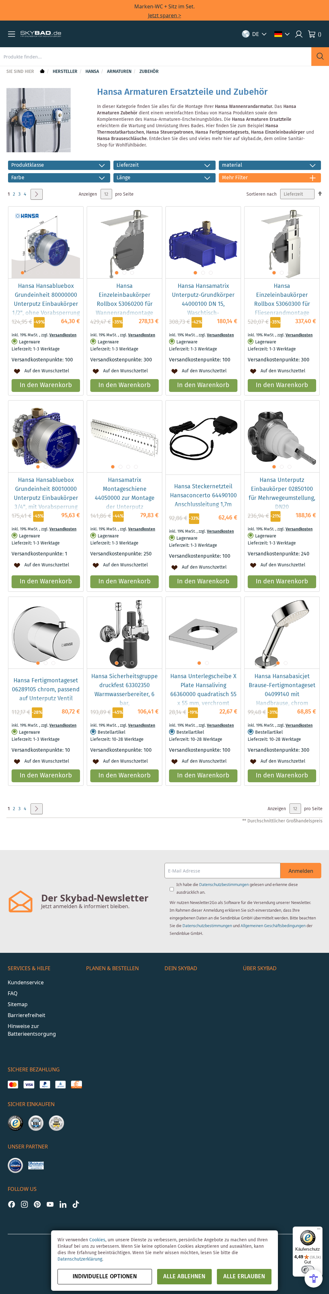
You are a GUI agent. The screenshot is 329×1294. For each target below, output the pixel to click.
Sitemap (18, 1004)
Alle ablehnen (184, 1276)
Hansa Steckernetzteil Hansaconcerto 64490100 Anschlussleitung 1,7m (203, 495)
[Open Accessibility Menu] (314, 1279)
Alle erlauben (244, 1276)
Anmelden (301, 870)
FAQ (13, 993)
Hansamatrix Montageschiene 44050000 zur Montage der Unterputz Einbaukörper (125, 498)
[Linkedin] (63, 1204)
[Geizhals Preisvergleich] (36, 1165)
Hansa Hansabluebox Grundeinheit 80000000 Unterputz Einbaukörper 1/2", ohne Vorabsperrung (46, 300)
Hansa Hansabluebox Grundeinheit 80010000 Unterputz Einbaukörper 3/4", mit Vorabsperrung (46, 494)
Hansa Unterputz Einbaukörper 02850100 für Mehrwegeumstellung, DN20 (282, 494)
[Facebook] (11, 1204)
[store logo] (41, 34)
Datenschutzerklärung (80, 1259)
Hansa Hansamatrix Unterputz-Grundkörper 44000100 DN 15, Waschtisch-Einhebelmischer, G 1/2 (203, 304)
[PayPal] (45, 1084)
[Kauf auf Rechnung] (76, 1084)
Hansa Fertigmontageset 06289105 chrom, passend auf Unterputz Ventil (46, 689)
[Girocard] (60, 1084)
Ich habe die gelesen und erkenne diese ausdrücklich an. (237, 888)
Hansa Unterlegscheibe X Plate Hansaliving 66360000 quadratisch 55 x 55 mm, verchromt (203, 690)
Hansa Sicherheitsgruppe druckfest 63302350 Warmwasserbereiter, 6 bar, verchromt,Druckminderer (124, 694)
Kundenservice (26, 982)
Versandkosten (62, 335)
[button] (11, 34)
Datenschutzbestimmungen (224, 884)
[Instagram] (24, 1204)
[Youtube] (50, 1204)
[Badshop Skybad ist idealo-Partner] (15, 1165)
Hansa (92, 71)
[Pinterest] (37, 1204)
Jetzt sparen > (164, 15)
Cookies (97, 1240)
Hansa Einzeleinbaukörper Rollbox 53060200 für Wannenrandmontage (124, 300)
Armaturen (120, 71)
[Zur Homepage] (42, 71)
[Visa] (28, 1084)
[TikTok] (76, 1204)
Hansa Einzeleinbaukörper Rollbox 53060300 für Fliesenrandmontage (282, 300)
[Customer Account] (299, 34)
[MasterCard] (13, 1084)
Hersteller (66, 71)
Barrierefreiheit (26, 1015)
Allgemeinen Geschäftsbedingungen (273, 925)
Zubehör (149, 71)
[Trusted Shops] (15, 1123)
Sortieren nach (261, 194)
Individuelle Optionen (105, 1276)
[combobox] (155, 56)
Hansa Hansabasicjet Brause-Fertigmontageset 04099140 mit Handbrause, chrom (282, 690)
